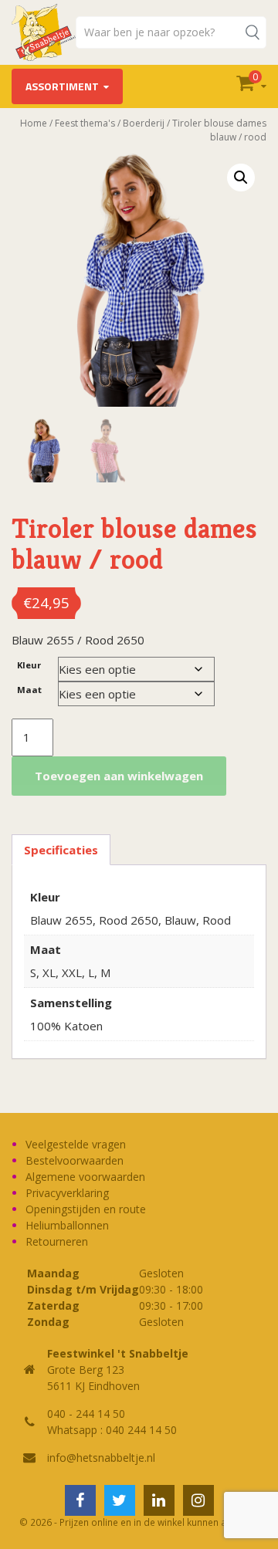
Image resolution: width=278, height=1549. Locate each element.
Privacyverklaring (67, 1192)
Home (33, 123)
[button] (241, 177)
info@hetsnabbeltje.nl (101, 1457)
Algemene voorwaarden (85, 1176)
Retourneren (56, 1241)
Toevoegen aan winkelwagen (119, 775)
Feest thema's (85, 123)
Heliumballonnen (67, 1225)
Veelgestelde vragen (75, 1144)
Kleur (29, 665)
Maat (29, 689)
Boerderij (143, 123)
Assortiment (62, 86)
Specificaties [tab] (61, 849)
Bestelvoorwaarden (74, 1160)
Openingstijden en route (85, 1209)
